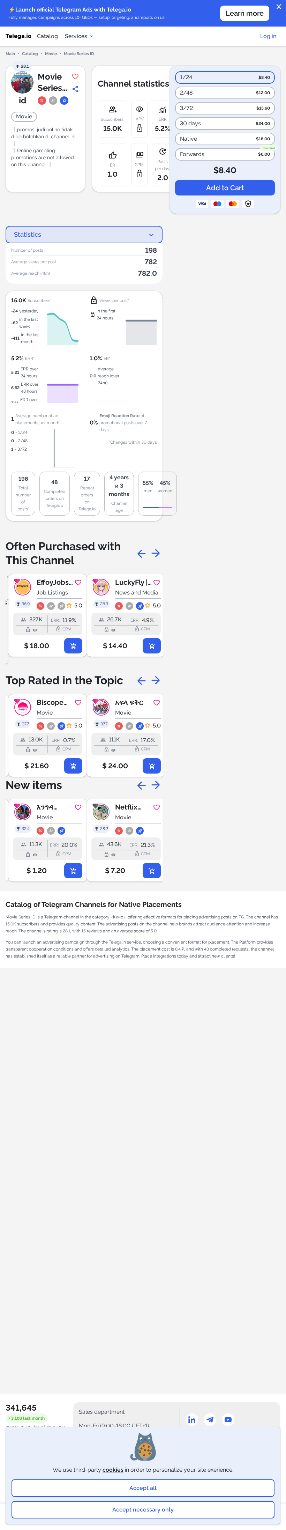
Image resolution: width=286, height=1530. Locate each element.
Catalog (47, 36)
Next (156, 553)
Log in (268, 36)
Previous (142, 553)
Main (10, 53)
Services (76, 36)
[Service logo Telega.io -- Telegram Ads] (18, 36)
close (279, 7)
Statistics (27, 234)
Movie (51, 53)
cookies (113, 1469)
